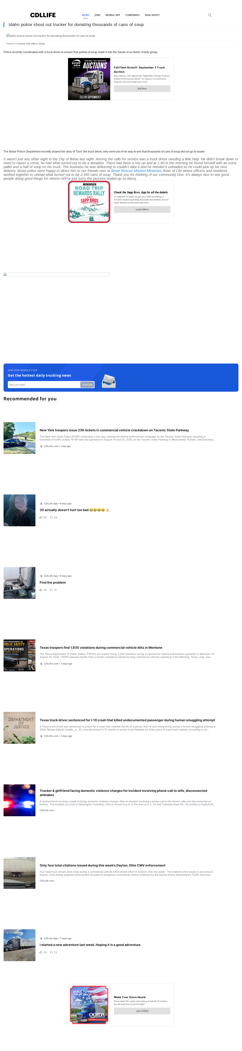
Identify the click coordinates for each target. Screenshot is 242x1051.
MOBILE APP (113, 15)
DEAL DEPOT (152, 15)
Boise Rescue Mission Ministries (136, 171)
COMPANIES (132, 15)
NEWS (85, 15)
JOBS (97, 15)
